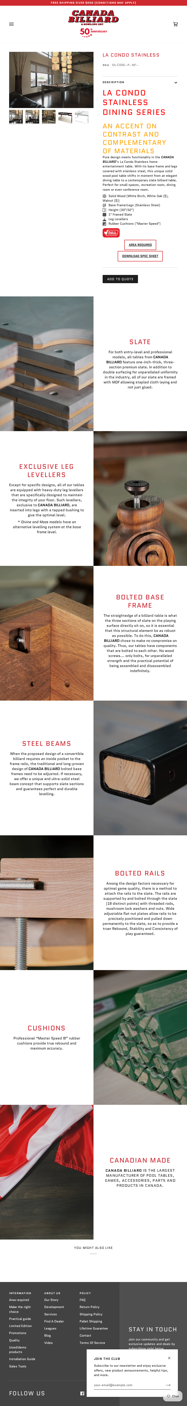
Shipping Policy (91, 1314)
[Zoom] (51, 80)
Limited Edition (20, 1326)
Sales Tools (17, 1366)
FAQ (83, 1300)
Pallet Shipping (91, 1321)
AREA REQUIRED (140, 245)
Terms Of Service (92, 1343)
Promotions (17, 1333)
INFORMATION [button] (20, 1293)
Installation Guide (22, 1359)
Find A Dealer (54, 1321)
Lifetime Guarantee (94, 1328)
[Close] (171, 1356)
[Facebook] (82, 1393)
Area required (19, 1300)
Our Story (51, 1300)
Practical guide (20, 1319)
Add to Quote (120, 279)
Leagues (50, 1328)
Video (48, 1343)
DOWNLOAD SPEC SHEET (140, 256)
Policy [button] (85, 1293)
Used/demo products (17, 1349)
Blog (47, 1335)
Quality (14, 1340)
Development (54, 1307)
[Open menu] (16, 24)
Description (113, 82)
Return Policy (89, 1307)
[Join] (164, 1385)
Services (50, 1314)
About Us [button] (52, 1293)
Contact (85, 1335)
